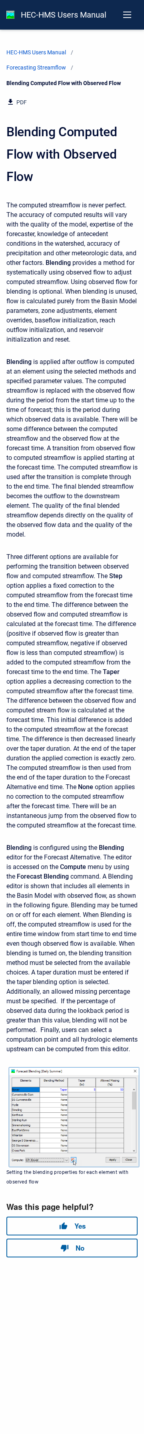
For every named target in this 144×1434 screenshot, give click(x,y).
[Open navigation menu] (127, 15)
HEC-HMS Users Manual (63, 15)
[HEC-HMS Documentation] (10, 15)
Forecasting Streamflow (36, 67)
